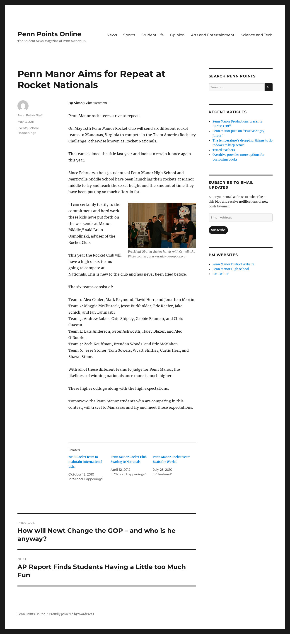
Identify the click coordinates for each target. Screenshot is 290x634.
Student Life (152, 35)
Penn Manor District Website (233, 264)
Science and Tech (257, 35)
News (112, 35)
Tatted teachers (224, 150)
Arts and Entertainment (212, 35)
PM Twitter (221, 274)
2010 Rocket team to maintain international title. (85, 461)
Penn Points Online (49, 34)
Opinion (177, 35)
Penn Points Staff (30, 115)
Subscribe (218, 230)
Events (22, 128)
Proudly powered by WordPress (71, 614)
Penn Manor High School (231, 269)
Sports (129, 35)
